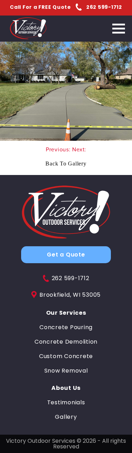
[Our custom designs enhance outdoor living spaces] (28, 29)
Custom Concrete (66, 356)
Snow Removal (66, 371)
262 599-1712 (70, 278)
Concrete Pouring (66, 327)
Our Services (66, 313)
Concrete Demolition (66, 342)
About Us (66, 388)
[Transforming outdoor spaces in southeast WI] (66, 212)
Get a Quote (66, 254)
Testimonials (66, 402)
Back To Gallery (65, 164)
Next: (79, 149)
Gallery (66, 417)
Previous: (59, 149)
